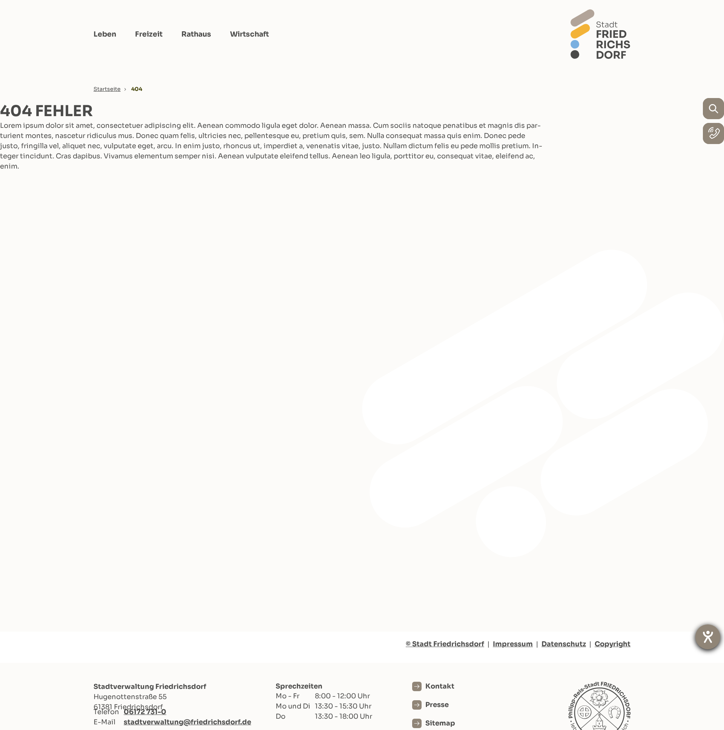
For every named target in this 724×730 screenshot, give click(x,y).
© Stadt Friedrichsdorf (445, 644)
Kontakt (439, 686)
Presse (437, 705)
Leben (105, 34)
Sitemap (440, 723)
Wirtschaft (249, 34)
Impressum (513, 644)
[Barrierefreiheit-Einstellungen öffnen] (707, 636)
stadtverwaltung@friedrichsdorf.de (187, 722)
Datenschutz (563, 644)
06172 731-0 (145, 712)
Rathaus (196, 34)
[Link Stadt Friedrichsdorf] (600, 34)
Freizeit (149, 34)
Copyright (612, 644)
